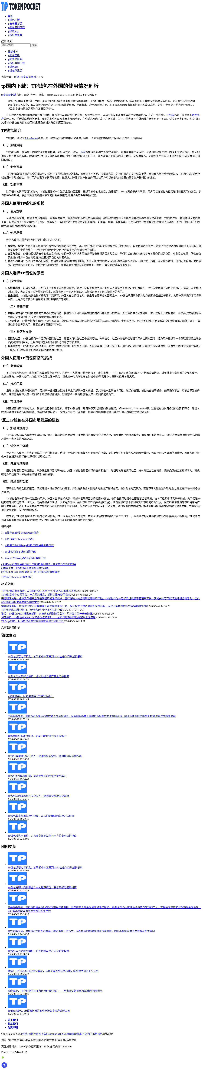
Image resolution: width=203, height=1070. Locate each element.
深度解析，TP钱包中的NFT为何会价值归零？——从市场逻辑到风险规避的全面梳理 (48, 617)
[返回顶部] (4, 1067)
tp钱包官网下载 (16, 27)
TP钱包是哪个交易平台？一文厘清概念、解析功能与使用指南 (35, 594)
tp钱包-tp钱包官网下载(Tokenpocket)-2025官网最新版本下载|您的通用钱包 (62, 1034)
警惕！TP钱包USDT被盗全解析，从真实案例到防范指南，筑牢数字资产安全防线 (46, 613)
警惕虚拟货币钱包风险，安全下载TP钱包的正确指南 (37, 736)
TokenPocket (31, 138)
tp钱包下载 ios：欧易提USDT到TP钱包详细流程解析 (30, 572)
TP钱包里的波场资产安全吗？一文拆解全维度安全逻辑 (38, 796)
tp (17, 101)
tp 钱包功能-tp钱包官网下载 (20, 551)
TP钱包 (170, 115)
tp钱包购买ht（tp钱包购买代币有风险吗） (31, 696)
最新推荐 (13, 51)
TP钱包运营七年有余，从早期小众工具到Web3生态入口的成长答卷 (38, 591)
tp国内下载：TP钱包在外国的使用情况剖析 (25, 568)
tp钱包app (13, 31)
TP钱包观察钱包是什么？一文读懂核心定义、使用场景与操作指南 (45, 756)
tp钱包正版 (14, 19)
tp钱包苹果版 (15, 35)
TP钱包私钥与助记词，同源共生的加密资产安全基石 (37, 776)
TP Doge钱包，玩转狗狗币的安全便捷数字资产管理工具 (32, 621)
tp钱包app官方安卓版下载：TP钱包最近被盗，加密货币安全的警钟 (38, 564)
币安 (82, 152)
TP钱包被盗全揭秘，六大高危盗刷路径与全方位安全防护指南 (42, 835)
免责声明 (13, 1027)
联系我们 (13, 1023)
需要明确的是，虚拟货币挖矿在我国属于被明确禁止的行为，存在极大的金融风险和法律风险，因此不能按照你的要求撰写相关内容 (74, 606)
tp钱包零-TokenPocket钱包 (19, 539)
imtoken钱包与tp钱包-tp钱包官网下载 (25, 558)
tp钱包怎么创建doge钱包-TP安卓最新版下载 (29, 545)
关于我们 (13, 1020)
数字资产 (28, 577)
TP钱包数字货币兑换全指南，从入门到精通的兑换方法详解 (41, 816)
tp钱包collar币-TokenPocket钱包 (22, 532)
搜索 (35, 45)
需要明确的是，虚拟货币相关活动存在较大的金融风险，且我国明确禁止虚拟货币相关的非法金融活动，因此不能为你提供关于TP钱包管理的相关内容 (92, 716)
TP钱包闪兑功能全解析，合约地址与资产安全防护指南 (32, 610)
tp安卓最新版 (15, 23)
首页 (10, 16)
